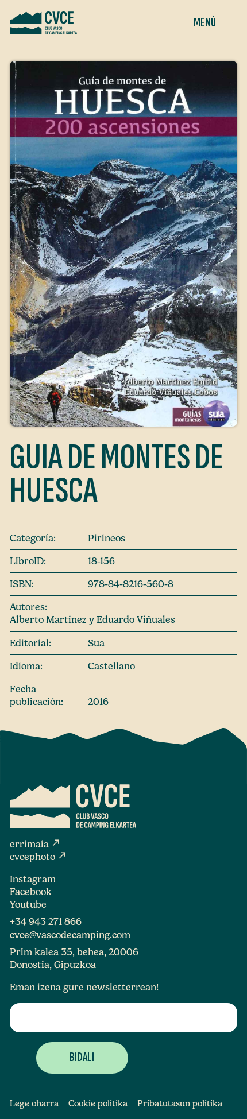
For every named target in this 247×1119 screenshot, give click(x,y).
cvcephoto (38, 856)
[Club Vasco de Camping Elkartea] (43, 22)
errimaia (35, 844)
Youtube (28, 904)
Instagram (33, 879)
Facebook (31, 891)
